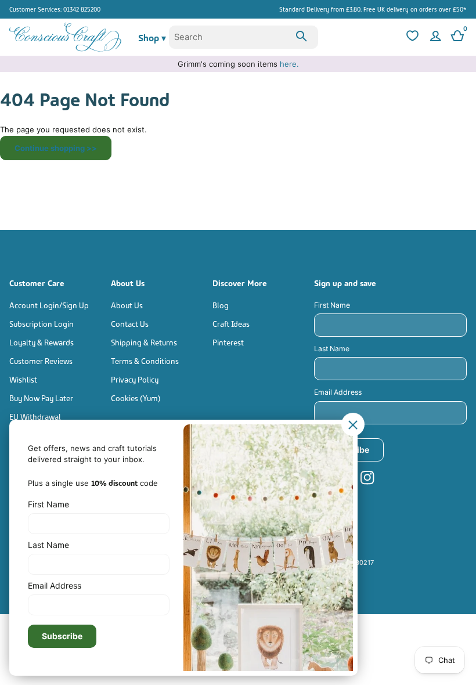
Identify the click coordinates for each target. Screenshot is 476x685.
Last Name (331, 348)
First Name (332, 305)
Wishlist (23, 379)
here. (289, 63)
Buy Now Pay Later (41, 397)
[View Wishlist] (411, 37)
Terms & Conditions (145, 360)
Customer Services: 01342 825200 (54, 8)
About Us (127, 304)
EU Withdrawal (35, 416)
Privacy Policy (134, 379)
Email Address (338, 392)
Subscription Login (41, 323)
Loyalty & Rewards (41, 342)
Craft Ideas (231, 323)
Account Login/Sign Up (49, 304)
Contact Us (130, 323)
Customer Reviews (41, 360)
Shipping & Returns (144, 342)
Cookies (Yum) (136, 397)
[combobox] (243, 37)
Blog (220, 304)
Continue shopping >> (56, 148)
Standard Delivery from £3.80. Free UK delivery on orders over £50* (373, 8)
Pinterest (228, 342)
